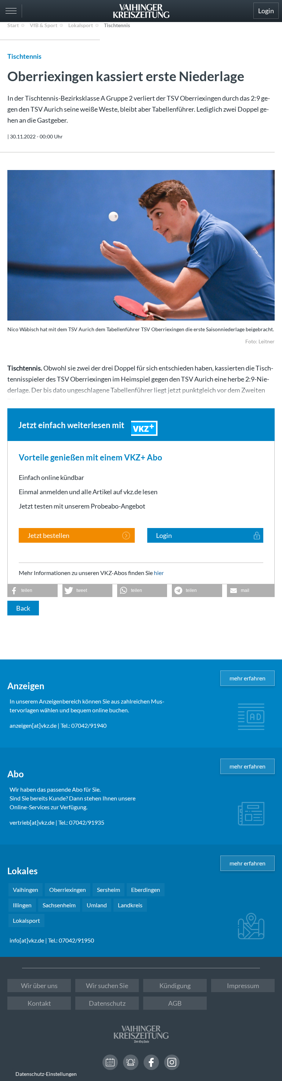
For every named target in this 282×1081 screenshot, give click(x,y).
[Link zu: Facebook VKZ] (151, 1062)
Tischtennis (117, 25)
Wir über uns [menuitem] (39, 985)
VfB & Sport (43, 25)
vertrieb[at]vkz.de (32, 822)
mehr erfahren (247, 678)
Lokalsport (80, 25)
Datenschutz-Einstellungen (46, 1074)
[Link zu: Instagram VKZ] (172, 1062)
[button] (32, 590)
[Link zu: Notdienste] (130, 1062)
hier (159, 572)
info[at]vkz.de (27, 940)
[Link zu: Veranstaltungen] (110, 1062)
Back (23, 608)
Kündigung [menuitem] (175, 985)
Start (13, 25)
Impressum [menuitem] (243, 985)
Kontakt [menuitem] (39, 1003)
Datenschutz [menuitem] (107, 1003)
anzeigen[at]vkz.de (33, 725)
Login (266, 11)
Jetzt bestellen (48, 535)
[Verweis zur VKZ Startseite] (141, 11)
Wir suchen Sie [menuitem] (107, 985)
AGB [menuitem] (175, 1003)
